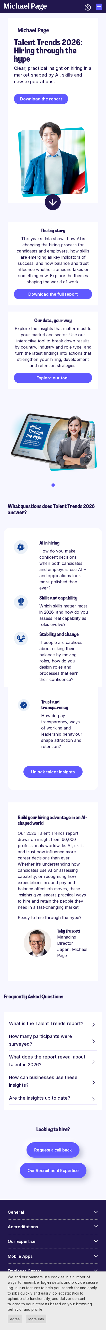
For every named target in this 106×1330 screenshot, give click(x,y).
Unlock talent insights (53, 771)
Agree (15, 1319)
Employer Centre (25, 1271)
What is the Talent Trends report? (46, 1023)
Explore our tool (53, 377)
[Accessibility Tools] (88, 7)
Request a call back (53, 1150)
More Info (36, 1319)
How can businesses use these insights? (43, 1081)
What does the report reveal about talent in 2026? (47, 1060)
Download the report (41, 98)
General (16, 1212)
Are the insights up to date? (39, 1098)
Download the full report (53, 294)
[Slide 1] (53, 485)
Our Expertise (22, 1241)
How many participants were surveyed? (40, 1040)
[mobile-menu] (99, 7)
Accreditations (23, 1227)
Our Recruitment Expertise (53, 1170)
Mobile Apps (20, 1256)
